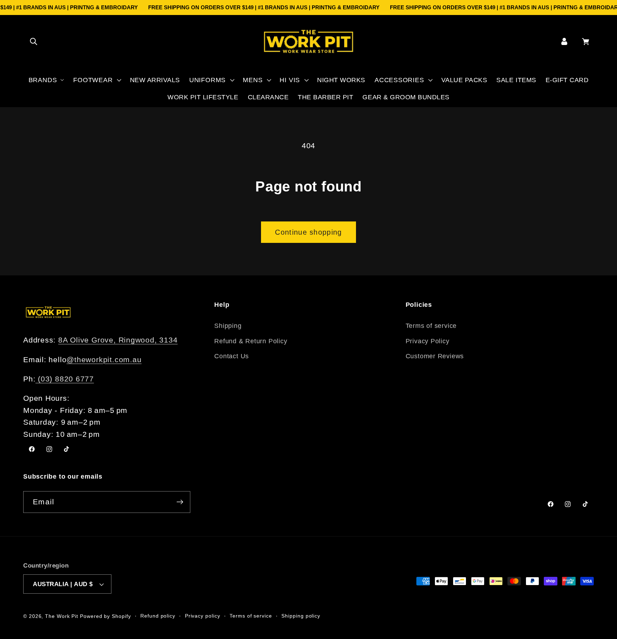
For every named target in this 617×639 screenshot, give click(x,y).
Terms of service (431, 325)
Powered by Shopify (105, 616)
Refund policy (157, 616)
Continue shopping (308, 232)
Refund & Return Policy (250, 341)
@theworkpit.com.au (103, 359)
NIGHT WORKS (341, 80)
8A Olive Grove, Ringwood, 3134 (117, 340)
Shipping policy (300, 616)
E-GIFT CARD (567, 80)
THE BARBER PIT (325, 97)
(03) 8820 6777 (64, 379)
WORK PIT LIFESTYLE (202, 97)
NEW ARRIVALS (155, 80)
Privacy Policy (428, 341)
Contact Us (231, 356)
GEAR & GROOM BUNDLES (405, 97)
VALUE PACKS (464, 80)
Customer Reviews (435, 356)
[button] (33, 41)
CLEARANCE (268, 97)
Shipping (227, 325)
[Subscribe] (180, 502)
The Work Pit (61, 616)
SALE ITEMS (516, 80)
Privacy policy (202, 616)
